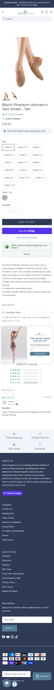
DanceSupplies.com (16, 679)
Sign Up (10, 626)
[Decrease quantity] (5, 208)
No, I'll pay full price (40, 356)
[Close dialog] (51, 328)
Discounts (6, 558)
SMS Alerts (7, 584)
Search (5, 533)
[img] (8, 395)
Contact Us (7, 506)
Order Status (8, 515)
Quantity (6, 202)
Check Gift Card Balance (13, 571)
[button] (8, 112)
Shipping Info (8, 511)
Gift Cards (6, 567)
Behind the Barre (10, 589)
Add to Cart (27, 219)
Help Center (7, 537)
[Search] (4, 16)
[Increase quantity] (20, 208)
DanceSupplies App (11, 575)
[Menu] (3, 10)
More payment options (27, 235)
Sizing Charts (8, 524)
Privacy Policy (8, 580)
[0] (46, 9)
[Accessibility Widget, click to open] (15, 684)
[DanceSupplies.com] (26, 10)
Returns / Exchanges (11, 520)
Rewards (6, 554)
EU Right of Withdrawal (13, 528)
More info (27, 251)
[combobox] (27, 16)
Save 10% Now (40, 354)
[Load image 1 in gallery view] (27, 62)
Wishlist (6, 562)
